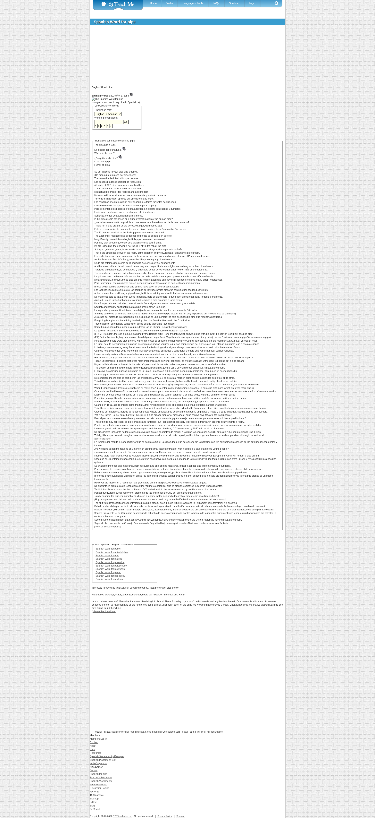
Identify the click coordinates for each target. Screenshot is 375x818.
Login (252, 3)
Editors (93, 802)
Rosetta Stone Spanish (148, 731)
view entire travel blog (104, 611)
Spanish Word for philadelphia (112, 552)
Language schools (193, 3)
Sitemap (94, 798)
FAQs (216, 3)
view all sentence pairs (108, 526)
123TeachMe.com (122, 816)
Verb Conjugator (98, 763)
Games (93, 770)
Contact (94, 742)
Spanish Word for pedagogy (110, 576)
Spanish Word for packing (109, 579)
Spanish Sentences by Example (107, 756)
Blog (92, 805)
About (93, 746)
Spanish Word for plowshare (111, 569)
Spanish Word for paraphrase (111, 565)
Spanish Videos (98, 784)
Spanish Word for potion (108, 548)
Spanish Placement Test (102, 760)
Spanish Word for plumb (108, 572)
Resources (95, 753)
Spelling (94, 791)
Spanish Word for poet (107, 555)
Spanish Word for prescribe (110, 562)
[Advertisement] (184, 57)
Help (92, 749)
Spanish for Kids (98, 774)
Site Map (234, 3)
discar (185, 731)
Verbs (169, 3)
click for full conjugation (210, 731)
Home (153, 3)
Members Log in (98, 738)
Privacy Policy (164, 816)
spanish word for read (123, 731)
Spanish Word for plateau (109, 559)
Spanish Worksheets (101, 781)
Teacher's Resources (101, 777)
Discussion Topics (99, 788)
